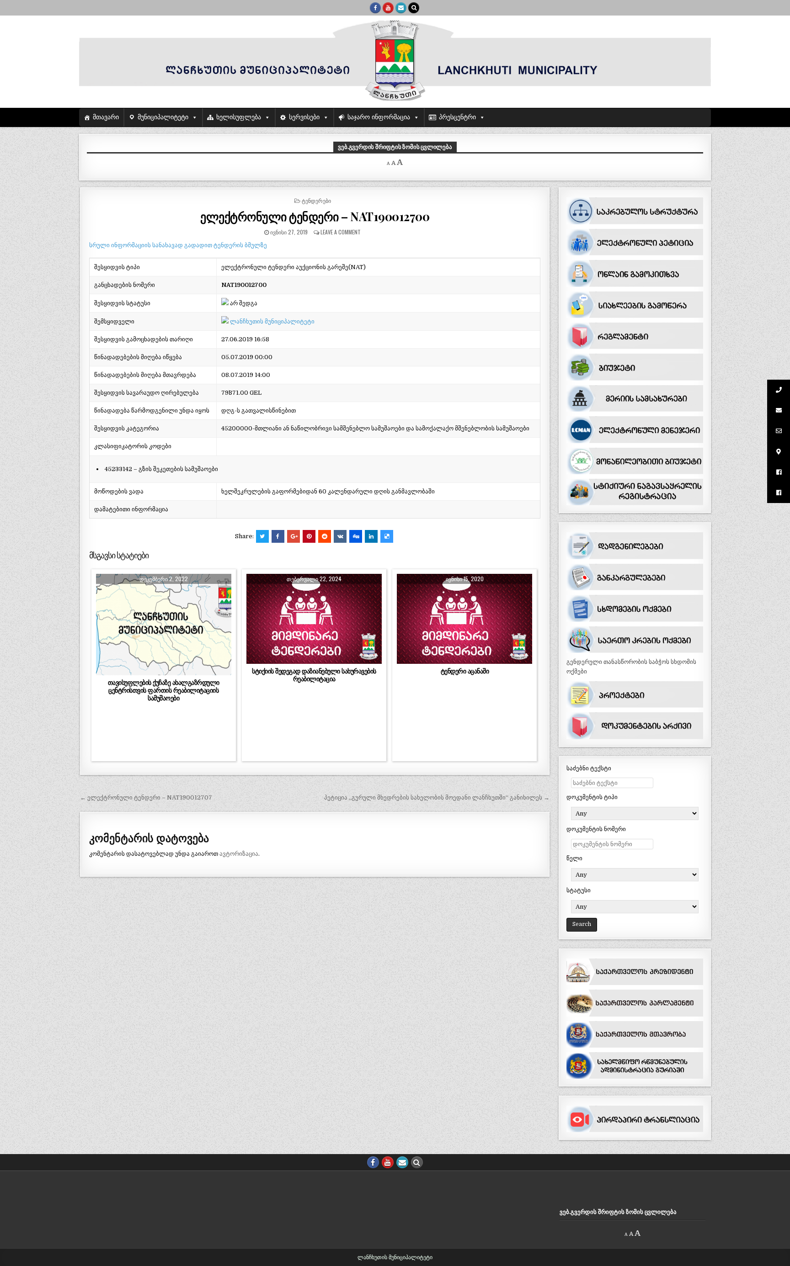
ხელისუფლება (238, 117)
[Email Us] (400, 7)
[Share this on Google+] (293, 536)
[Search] (413, 7)
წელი (574, 858)
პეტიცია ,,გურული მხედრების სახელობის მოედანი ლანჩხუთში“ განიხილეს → (437, 797)
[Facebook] (375, 7)
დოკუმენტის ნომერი (596, 829)
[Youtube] (388, 7)
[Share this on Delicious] (386, 536)
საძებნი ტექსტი (588, 768)
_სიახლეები (144, 596)
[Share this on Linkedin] (371, 536)
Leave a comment (340, 232)
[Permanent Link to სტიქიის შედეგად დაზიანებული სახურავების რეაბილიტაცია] (314, 619)
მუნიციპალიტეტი (163, 117)
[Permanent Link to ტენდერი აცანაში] (464, 619)
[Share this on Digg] (355, 536)
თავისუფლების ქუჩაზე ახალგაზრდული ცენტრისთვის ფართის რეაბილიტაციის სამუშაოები (163, 690)
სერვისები (304, 117)
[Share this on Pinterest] (309, 536)
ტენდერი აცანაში (465, 671)
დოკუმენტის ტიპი (592, 797)
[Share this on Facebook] (278, 536)
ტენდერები (316, 200)
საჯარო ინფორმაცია (378, 117)
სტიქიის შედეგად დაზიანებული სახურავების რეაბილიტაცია (314, 675)
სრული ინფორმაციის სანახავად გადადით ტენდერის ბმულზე (178, 245)
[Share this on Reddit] (324, 536)
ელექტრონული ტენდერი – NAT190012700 (314, 216)
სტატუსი (578, 890)
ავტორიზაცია (238, 853)
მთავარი (106, 117)
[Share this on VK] (340, 536)
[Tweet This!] (262, 536)
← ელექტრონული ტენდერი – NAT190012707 (146, 797)
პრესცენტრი (457, 117)
